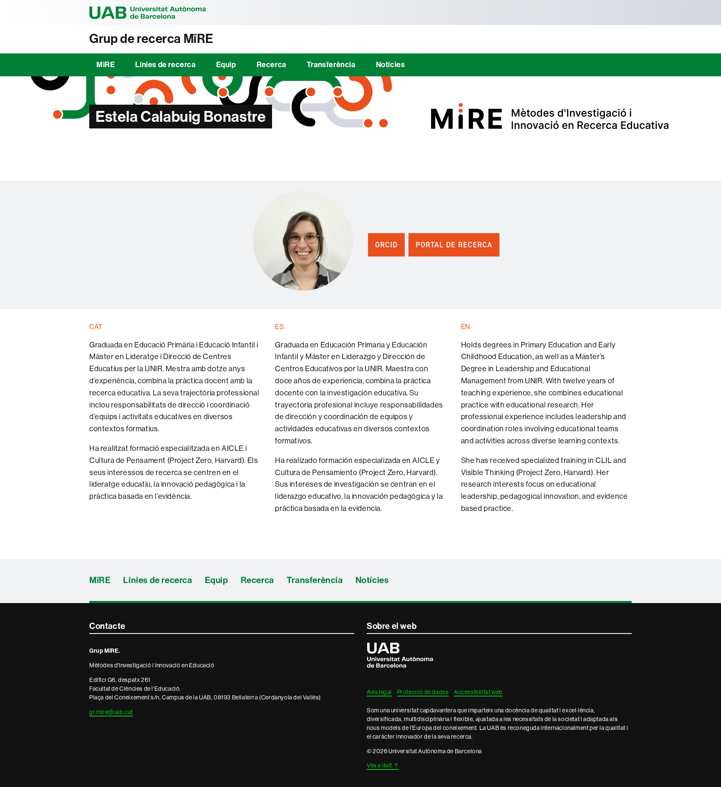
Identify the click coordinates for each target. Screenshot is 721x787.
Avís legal (379, 692)
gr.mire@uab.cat (111, 712)
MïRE (105, 64)
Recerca (271, 64)
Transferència (331, 64)
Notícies (390, 64)
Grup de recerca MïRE (151, 38)
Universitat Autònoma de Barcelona (147, 12)
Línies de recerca (165, 64)
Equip (226, 64)
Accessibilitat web (478, 692)
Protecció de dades (423, 692)
